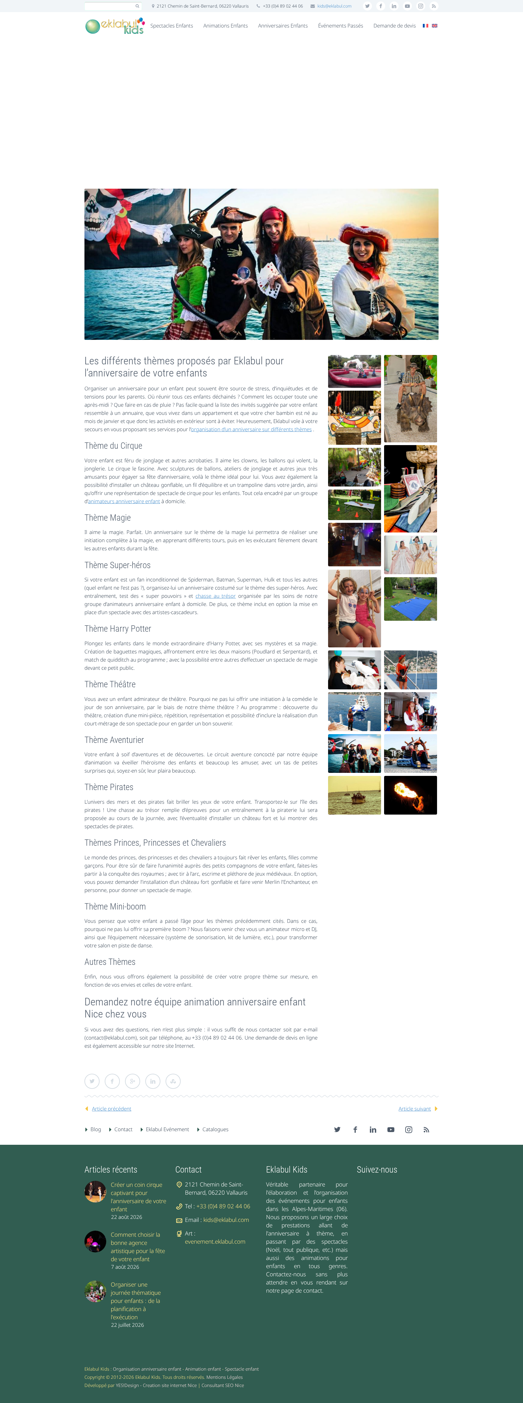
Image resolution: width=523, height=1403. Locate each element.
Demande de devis (394, 25)
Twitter (92, 1081)
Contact (123, 1129)
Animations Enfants (225, 25)
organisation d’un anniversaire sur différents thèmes (251, 429)
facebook (380, 6)
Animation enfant (203, 1369)
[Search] (137, 6)
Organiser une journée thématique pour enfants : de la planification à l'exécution (136, 1301)
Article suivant (415, 1108)
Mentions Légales (224, 1377)
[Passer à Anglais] (435, 25)
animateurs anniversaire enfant (124, 501)
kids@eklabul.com (334, 6)
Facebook (112, 1081)
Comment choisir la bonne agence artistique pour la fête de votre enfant (138, 1247)
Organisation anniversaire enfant (147, 1369)
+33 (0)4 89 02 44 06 (223, 1206)
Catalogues (215, 1129)
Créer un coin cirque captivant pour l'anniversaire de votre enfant (138, 1197)
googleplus (407, 6)
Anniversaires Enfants (283, 25)
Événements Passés (340, 25)
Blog (95, 1129)
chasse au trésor (216, 595)
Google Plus (132, 1081)
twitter (367, 6)
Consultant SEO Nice (223, 1385)
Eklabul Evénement (167, 1129)
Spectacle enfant (242, 1369)
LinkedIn (152, 1081)
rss (434, 6)
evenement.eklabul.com (215, 1241)
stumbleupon (420, 6)
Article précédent (111, 1108)
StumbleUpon (173, 1081)
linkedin (394, 6)
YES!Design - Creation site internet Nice (156, 1385)
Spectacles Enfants (171, 25)
